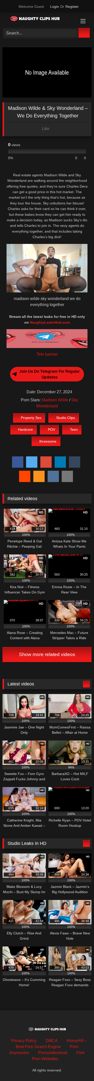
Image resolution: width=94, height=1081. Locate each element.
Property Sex (31, 418)
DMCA (52, 1041)
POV (51, 429)
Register (72, 7)
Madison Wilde (55, 400)
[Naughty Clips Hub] (39, 19)
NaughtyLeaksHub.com (50, 322)
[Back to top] (79, 1066)
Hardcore (25, 429)
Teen (74, 429)
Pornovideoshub (52, 1053)
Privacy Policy (24, 1041)
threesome (47, 441)
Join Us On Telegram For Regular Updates (49, 374)
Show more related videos (47, 654)
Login (54, 7)
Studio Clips (65, 418)
